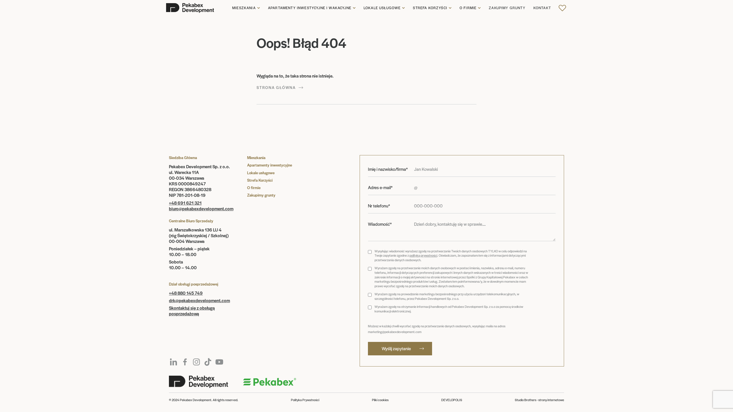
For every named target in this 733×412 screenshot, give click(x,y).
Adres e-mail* (380, 187)
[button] (246, 8)
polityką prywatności (423, 255)
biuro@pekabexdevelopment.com (201, 208)
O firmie (468, 8)
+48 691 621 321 (185, 203)
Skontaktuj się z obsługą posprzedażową (192, 310)
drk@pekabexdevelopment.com (199, 300)
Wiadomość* (380, 224)
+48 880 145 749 (186, 293)
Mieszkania (244, 8)
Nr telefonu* (379, 206)
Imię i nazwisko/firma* (388, 169)
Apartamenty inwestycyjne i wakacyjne (309, 8)
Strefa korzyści (430, 8)
